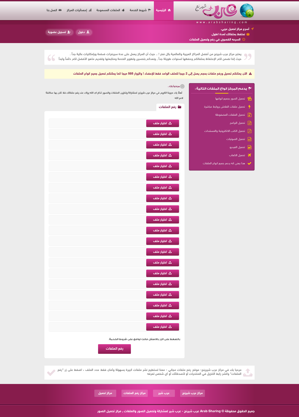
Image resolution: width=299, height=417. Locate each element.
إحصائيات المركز (77, 10)
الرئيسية (161, 10)
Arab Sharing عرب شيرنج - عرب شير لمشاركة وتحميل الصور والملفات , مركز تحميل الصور (159, 411)
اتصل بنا (52, 10)
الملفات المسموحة (109, 10)
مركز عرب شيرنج (192, 393)
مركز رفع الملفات (135, 393)
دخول (82, 32)
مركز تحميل (105, 393)
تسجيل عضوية (57, 32)
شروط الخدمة (139, 10)
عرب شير (163, 393)
